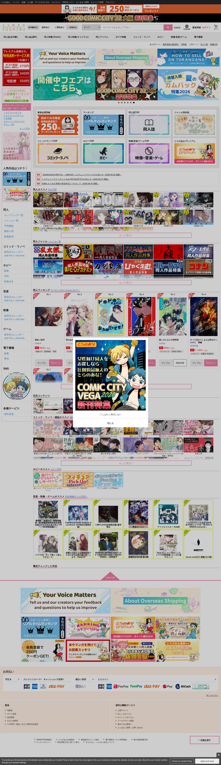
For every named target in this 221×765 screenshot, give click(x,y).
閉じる (110, 422)
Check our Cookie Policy (182, 761)
